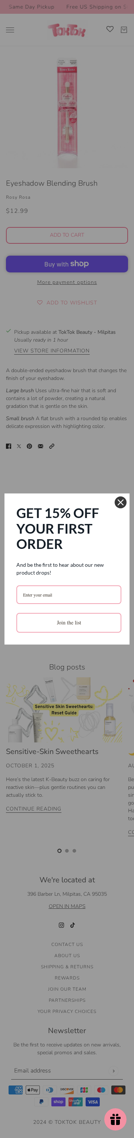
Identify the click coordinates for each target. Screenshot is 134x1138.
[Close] (121, 502)
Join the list (69, 622)
